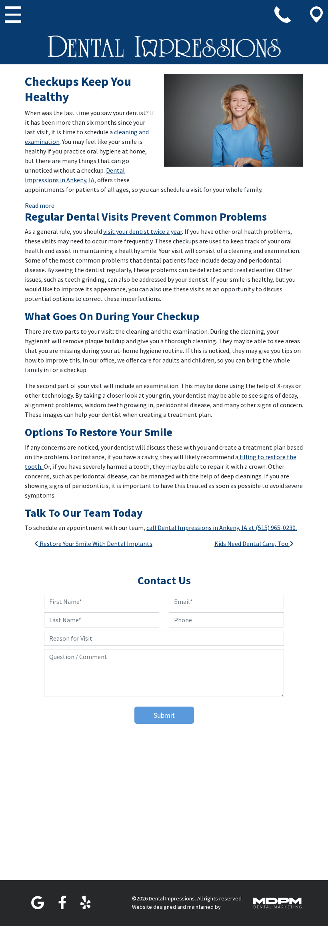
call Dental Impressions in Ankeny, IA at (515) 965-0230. (221, 528)
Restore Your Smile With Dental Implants (95, 544)
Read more (39, 205)
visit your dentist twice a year (142, 231)
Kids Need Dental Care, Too (252, 544)
